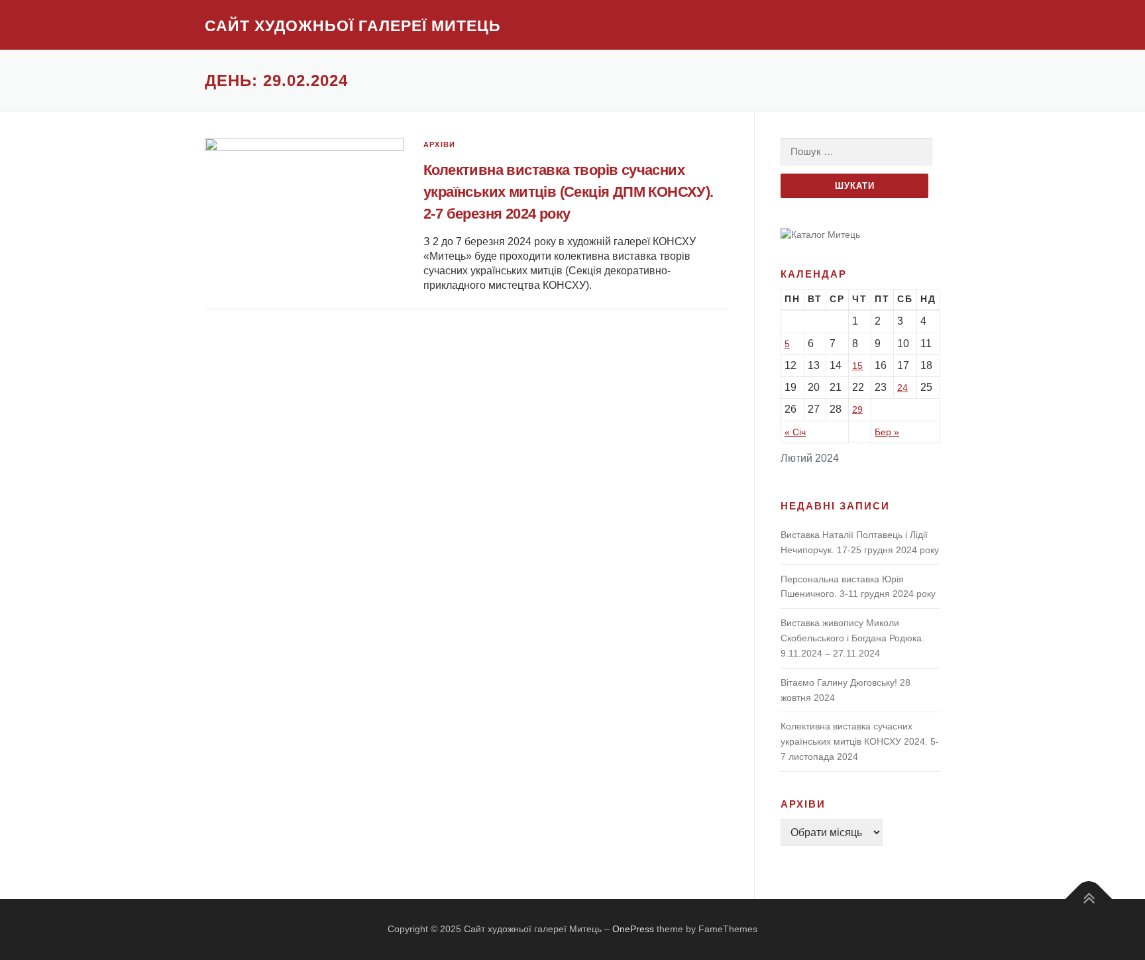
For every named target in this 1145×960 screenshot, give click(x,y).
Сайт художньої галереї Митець (353, 25)
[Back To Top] (1089, 899)
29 (857, 409)
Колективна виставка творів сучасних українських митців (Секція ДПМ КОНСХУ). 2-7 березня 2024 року (568, 192)
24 (902, 387)
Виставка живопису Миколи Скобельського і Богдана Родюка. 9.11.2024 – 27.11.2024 (852, 638)
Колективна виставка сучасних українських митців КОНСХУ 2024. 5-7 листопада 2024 (860, 741)
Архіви (439, 144)
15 (857, 365)
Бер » (887, 432)
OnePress (633, 929)
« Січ (795, 432)
